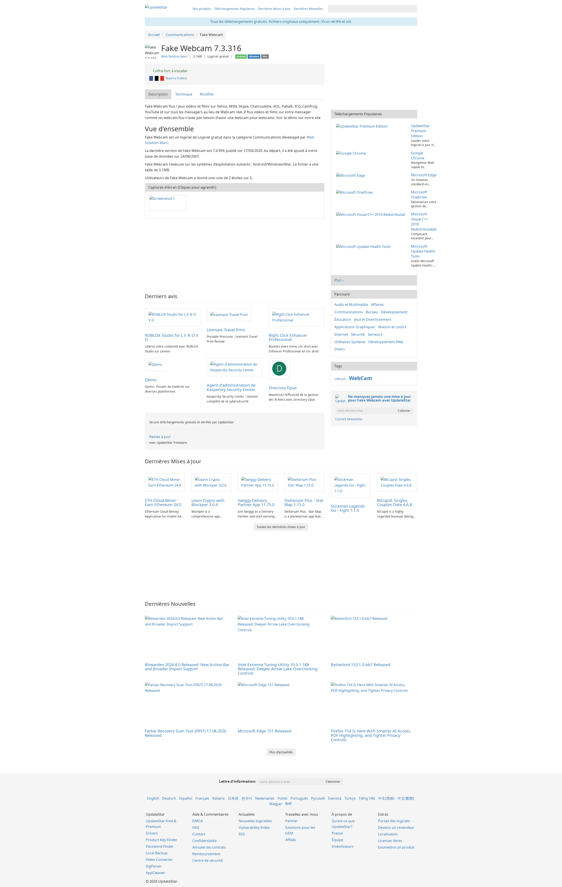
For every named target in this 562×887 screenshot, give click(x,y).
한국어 (246, 798)
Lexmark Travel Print (226, 329)
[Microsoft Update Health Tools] (364, 246)
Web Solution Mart (174, 56)
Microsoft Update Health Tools (423, 251)
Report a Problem (176, 78)
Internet (341, 334)
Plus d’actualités (281, 752)
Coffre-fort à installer (170, 71)
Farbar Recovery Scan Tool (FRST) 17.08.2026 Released (185, 733)
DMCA (197, 820)
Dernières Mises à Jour (274, 9)
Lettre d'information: (237, 781)
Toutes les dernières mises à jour (281, 527)
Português (299, 798)
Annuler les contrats (209, 847)
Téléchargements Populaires (234, 9)
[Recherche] (413, 9)
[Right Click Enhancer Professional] (296, 317)
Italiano (218, 798)
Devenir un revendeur (396, 827)
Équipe (337, 839)
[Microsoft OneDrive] (355, 192)
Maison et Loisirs (392, 327)
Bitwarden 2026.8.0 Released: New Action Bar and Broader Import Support (187, 667)
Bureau (372, 312)
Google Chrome (417, 155)
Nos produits (202, 9)
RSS (242, 834)
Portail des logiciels (394, 820)
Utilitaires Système (349, 341)
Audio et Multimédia (351, 304)
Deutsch (169, 798)
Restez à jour (160, 436)
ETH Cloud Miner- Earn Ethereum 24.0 (163, 502)
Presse (337, 833)
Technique (183, 94)
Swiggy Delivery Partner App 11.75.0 (256, 502)
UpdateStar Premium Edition (420, 130)
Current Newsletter (349, 419)
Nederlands (264, 798)
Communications (348, 312)
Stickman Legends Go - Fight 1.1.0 (348, 508)
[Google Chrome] (352, 153)
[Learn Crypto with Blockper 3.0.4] (211, 482)
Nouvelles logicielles (255, 820)
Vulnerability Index (254, 827)
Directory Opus (283, 387)
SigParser (154, 866)
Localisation (388, 834)
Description (158, 94)
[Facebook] (151, 78)
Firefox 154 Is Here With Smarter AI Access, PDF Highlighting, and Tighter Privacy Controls (371, 735)
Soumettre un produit (396, 847)
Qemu (150, 379)
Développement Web (385, 341)
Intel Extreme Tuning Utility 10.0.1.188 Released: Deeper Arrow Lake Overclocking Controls (277, 669)
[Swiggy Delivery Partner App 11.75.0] (257, 482)
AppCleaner (155, 872)
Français (202, 798)
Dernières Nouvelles (308, 9)
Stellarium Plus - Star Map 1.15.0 (303, 502)
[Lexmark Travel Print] (229, 314)
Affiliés (290, 839)
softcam (340, 379)
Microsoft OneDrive (419, 195)
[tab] (158, 94)
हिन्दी (288, 803)
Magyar (275, 803)
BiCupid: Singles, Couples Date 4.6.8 (394, 502)
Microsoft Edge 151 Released (264, 731)
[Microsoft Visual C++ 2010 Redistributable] (371, 214)
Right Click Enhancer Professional (288, 337)
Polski (282, 798)
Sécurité (358, 334)
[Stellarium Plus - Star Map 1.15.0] (304, 482)
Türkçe (350, 798)
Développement (394, 312)
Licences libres (390, 840)
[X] (157, 78)
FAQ (195, 827)
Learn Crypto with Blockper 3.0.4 (207, 502)
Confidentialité (204, 840)
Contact (198, 834)
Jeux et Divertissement (372, 319)
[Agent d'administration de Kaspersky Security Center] (234, 367)
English (153, 798)
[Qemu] (155, 364)
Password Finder (160, 846)
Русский (318, 798)
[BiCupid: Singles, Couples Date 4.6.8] (397, 482)
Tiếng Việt (367, 798)
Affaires (377, 304)
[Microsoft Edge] (351, 175)
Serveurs (375, 334)
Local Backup (157, 853)
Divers (339, 349)
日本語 (233, 798)
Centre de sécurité (207, 860)
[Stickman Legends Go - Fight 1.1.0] (350, 485)
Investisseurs (343, 846)
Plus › (338, 280)
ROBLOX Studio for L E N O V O (171, 337)
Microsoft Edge (423, 175)
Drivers (152, 833)
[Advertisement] (234, 254)
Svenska (334, 798)
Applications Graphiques (354, 327)
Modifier (207, 94)
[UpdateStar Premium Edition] (362, 125)
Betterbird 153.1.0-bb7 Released (360, 664)
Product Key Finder (161, 839)
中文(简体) (386, 798)
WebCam (360, 378)
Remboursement (206, 853)
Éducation (342, 319)
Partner (291, 820)
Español (185, 798)
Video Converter (159, 859)
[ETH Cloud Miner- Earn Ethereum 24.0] (164, 482)
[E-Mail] (162, 78)
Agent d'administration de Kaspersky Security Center (231, 387)
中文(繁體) (406, 798)
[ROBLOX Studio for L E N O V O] (172, 317)
